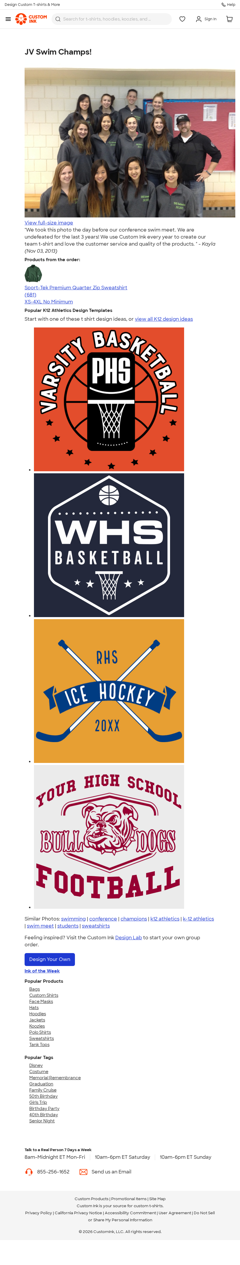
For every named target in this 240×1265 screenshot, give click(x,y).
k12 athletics (164, 919)
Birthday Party (44, 1108)
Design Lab (128, 938)
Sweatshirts (41, 1038)
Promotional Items (129, 1198)
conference (103, 919)
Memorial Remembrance (55, 1077)
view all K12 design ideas (164, 319)
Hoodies (37, 1013)
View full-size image (49, 223)
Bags (34, 989)
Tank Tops (39, 1044)
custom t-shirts (148, 1205)
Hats (34, 1007)
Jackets (37, 1020)
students (67, 926)
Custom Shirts (43, 995)
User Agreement (175, 1212)
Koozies (37, 1026)
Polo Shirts (40, 1032)
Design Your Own (49, 959)
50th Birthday (43, 1096)
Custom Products (92, 1198)
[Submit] (58, 19)
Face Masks (41, 1001)
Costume (38, 1071)
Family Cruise (42, 1090)
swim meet (40, 926)
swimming (73, 919)
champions (134, 919)
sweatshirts (96, 926)
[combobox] (112, 19)
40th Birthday (43, 1114)
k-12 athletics (198, 919)
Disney (36, 1065)
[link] (31, 19)
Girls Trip (38, 1102)
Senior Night (42, 1121)
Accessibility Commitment (130, 1212)
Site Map (157, 1198)
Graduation (41, 1084)
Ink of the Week (42, 971)
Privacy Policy (38, 1212)
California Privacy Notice (78, 1212)
